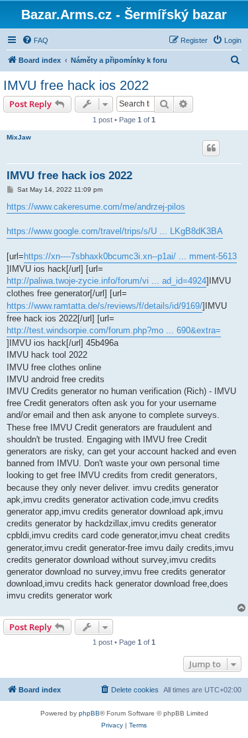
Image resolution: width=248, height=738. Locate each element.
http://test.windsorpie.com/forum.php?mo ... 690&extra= (114, 330)
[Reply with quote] (211, 148)
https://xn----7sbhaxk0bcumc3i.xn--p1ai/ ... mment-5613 (130, 256)
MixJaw (19, 137)
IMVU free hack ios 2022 (76, 85)
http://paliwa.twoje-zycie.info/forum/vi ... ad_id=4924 (106, 281)
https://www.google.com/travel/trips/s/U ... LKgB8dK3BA (115, 231)
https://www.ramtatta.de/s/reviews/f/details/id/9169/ (104, 306)
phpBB (89, 713)
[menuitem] (35, 40)
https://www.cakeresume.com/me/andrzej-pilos (96, 207)
